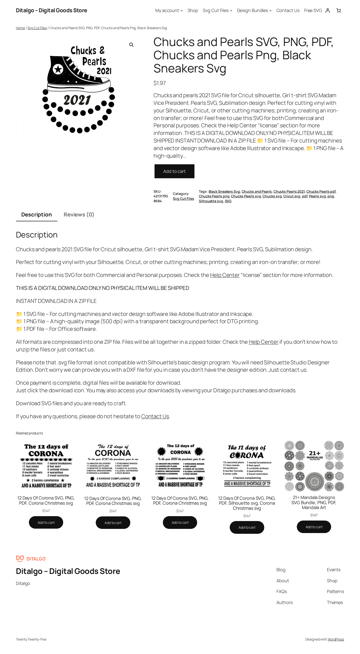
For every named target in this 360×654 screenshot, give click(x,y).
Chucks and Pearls (257, 191)
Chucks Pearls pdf (321, 191)
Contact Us (155, 416)
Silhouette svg (211, 201)
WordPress (336, 639)
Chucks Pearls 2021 (289, 191)
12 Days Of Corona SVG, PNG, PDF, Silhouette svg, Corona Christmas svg (247, 503)
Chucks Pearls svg (246, 196)
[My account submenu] (181, 10)
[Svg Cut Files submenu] (231, 10)
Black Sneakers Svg (224, 191)
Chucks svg (272, 196)
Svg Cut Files (37, 27)
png (330, 196)
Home (20, 27)
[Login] (327, 10)
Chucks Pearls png (214, 196)
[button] (131, 44)
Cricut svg (291, 196)
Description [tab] (36, 214)
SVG (228, 201)
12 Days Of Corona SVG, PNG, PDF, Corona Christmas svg (46, 500)
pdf (304, 196)
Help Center (225, 275)
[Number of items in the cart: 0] (338, 10)
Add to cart (174, 171)
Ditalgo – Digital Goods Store (51, 10)
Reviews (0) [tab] (79, 214)
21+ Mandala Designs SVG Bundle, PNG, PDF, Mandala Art (313, 502)
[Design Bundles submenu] (270, 10)
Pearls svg (317, 196)
